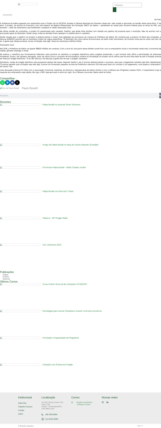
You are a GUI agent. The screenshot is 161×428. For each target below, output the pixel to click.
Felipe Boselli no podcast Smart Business (61, 104)
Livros (90, 4)
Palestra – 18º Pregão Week (55, 218)
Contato (62, 9)
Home (45, 4)
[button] (2, 82)
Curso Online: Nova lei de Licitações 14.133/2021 (64, 284)
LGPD (20, 414)
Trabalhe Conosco (25, 407)
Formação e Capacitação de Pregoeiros (60, 338)
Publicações (50, 9)
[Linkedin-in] (109, 8)
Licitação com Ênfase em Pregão (57, 364)
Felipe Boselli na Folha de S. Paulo (57, 191)
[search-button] (114, 9)
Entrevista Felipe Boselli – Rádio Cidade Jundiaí (64, 167)
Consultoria (69, 4)
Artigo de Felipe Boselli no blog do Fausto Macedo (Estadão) (70, 145)
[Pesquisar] (160, 95)
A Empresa (56, 4)
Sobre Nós (22, 403)
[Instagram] (109, 4)
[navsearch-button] (113, 2)
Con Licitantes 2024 (51, 245)
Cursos (81, 4)
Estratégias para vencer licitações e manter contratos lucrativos (72, 311)
